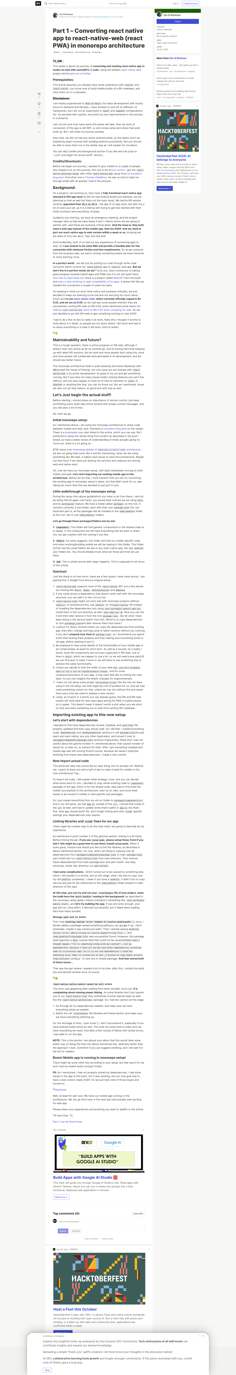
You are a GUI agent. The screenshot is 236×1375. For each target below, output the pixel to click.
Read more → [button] (61, 1197)
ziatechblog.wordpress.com (102, 17)
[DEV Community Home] (38, 3)
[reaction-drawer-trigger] (39, 95)
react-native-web (131, 69)
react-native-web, (84, 298)
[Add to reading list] (39, 115)
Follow (178, 21)
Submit (63, 1231)
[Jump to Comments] (39, 105)
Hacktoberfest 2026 (166, 173)
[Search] (45, 3)
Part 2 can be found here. (68, 1121)
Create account (190, 3)
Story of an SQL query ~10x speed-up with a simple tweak (177, 68)
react (57, 52)
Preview (76, 1231)
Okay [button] (47, 1370)
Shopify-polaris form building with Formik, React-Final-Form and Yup (176, 94)
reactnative (68, 52)
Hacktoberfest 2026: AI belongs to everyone (174, 157)
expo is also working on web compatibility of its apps (88, 281)
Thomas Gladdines (96, 177)
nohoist (97, 597)
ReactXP (118, 277)
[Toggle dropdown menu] (143, 1130)
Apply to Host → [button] (63, 1332)
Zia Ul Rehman (66, 14)
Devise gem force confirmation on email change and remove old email (175, 81)
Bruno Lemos (116, 169)
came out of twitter (80, 73)
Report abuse (107, 1239)
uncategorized (82, 52)
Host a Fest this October (75, 1309)
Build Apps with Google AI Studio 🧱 (85, 1177)
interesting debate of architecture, (107, 449)
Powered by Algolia (116, 4)
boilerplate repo (74, 432)
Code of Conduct (91, 1239)
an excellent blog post (114, 428)
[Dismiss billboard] (203, 1336)
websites (97, 52)
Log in (175, 3)
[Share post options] (39, 132)
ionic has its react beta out (68, 277)
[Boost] (39, 123)
